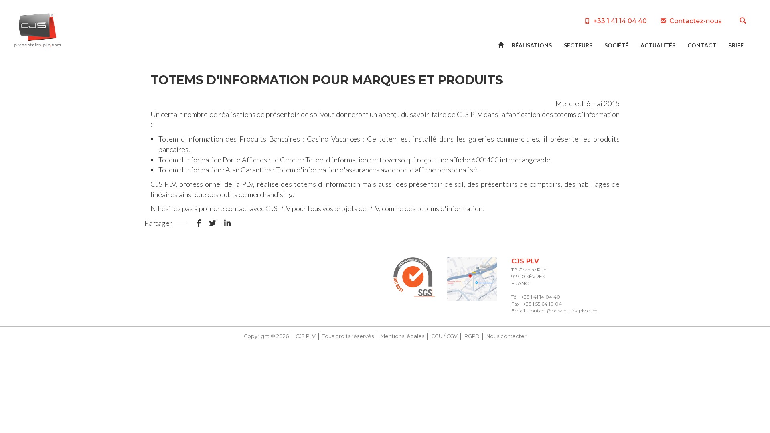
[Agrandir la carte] (472, 279)
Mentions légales (402, 336)
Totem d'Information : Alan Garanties (215, 169)
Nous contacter (506, 336)
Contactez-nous (695, 21)
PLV (476, 114)
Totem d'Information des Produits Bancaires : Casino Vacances (259, 138)
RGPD (472, 336)
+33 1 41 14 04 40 (619, 21)
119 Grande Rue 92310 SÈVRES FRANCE (528, 276)
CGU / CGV (444, 336)
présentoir (282, 114)
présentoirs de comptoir (519, 184)
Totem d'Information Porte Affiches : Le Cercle (229, 159)
